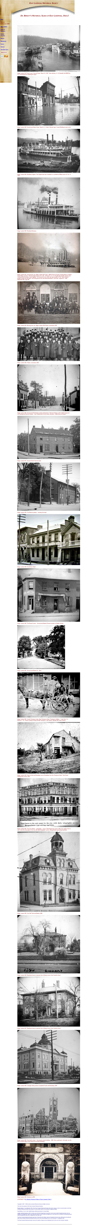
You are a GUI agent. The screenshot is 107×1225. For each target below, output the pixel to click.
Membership (3, 41)
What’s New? (4, 26)
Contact (3, 46)
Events (2, 44)
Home (2, 19)
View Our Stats (4, 49)
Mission (2, 38)
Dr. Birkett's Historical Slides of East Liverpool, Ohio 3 (38, 1199)
